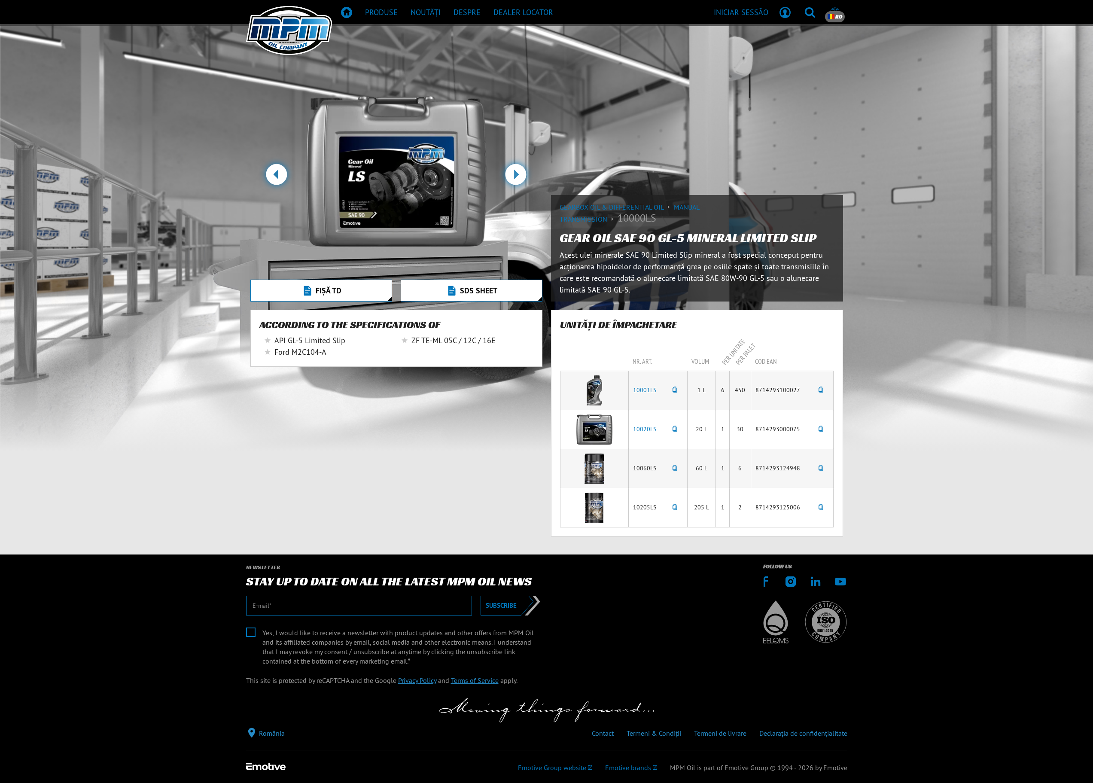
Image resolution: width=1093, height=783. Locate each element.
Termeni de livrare (720, 733)
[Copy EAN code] (821, 390)
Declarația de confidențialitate (803, 733)
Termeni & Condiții (654, 733)
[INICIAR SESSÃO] (785, 12)
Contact (603, 733)
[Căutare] (810, 12)
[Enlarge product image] (594, 389)
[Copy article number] (675, 390)
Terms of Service (475, 680)
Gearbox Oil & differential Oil (612, 207)
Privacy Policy (417, 680)
